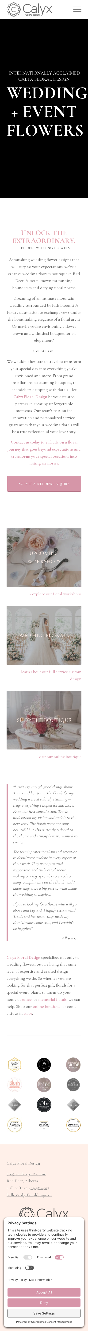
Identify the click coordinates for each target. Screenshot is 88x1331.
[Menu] (75, 9)
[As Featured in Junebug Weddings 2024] (44, 1125)
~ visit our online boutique (58, 756)
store (28, 1013)
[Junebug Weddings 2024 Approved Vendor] (44, 1064)
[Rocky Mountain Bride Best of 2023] (73, 1064)
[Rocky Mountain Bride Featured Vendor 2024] (44, 1084)
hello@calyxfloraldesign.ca (29, 1194)
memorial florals (52, 999)
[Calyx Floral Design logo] (36, 9)
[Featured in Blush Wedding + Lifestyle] (14, 1084)
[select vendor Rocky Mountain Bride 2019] (14, 1105)
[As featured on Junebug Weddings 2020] (14, 1125)
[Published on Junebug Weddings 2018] (73, 1125)
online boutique (47, 1006)
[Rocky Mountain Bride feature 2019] (73, 1105)
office (27, 999)
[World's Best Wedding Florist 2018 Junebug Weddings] (14, 1064)
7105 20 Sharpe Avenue (26, 1173)
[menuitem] (75, 9)
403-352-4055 (39, 1187)
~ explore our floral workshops (55, 593)
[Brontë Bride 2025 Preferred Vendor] (44, 1105)
